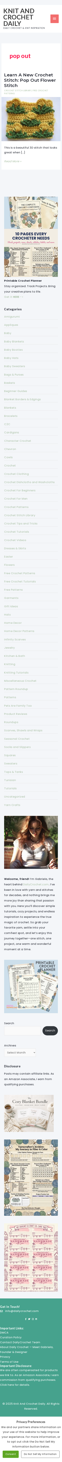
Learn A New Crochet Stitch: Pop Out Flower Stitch (30, 80)
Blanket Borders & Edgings (22, 399)
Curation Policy (11, 1337)
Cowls (8, 457)
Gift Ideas (11, 606)
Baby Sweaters (14, 366)
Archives (10, 1045)
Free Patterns (13, 590)
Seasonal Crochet (17, 739)
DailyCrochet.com (36, 884)
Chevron (10, 449)
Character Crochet (17, 441)
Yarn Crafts (12, 805)
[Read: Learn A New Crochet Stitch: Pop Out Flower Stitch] (31, 119)
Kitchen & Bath (14, 656)
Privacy (5, 1357)
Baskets (9, 383)
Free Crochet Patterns (19, 573)
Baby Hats (11, 358)
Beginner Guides (15, 391)
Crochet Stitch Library (18, 90)
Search (9, 1023)
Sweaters (10, 763)
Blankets (10, 408)
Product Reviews (15, 714)
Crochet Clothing (16, 474)
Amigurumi (12, 317)
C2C (7, 424)
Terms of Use (9, 1362)
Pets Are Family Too (18, 706)
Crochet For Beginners (20, 490)
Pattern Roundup (16, 689)
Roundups (11, 722)
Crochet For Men (16, 499)
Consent (10, 1454)
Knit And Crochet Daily (18, 17)
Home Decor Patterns (19, 631)
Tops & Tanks (13, 772)
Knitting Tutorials (16, 673)
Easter (8, 557)
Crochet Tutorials (16, 532)
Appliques (11, 325)
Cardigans (11, 432)
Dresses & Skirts (15, 548)
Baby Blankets (14, 341)
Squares (10, 755)
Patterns (10, 697)
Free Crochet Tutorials (20, 581)
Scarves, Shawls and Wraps (23, 730)
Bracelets (11, 416)
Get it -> (13, 297)
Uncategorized (14, 797)
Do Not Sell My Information (40, 1454)
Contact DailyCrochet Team (20, 1342)
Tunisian (10, 780)
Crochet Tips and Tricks (21, 523)
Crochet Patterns (16, 507)
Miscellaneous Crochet (20, 681)
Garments (11, 598)
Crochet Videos (15, 540)
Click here (7, 1385)
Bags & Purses (14, 375)
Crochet (10, 465)
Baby (7, 333)
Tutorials (10, 788)
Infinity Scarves (15, 639)
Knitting (9, 664)
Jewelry (9, 648)
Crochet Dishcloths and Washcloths (29, 482)
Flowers (9, 565)
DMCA (4, 1333)
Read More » (12, 161)
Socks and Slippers (17, 747)
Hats (7, 615)
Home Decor (13, 623)
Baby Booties (13, 350)
